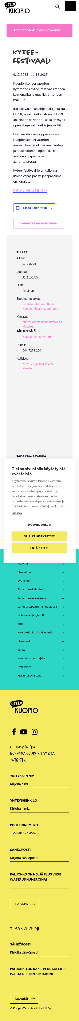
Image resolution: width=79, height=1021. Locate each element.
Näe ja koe (24, 572)
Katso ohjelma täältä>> (30, 190)
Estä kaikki (39, 547)
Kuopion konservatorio (37, 337)
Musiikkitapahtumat (46, 308)
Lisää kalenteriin (35, 208)
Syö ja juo (24, 581)
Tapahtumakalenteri (31, 589)
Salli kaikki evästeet (39, 536)
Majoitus (23, 563)
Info (20, 624)
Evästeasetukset (39, 524)
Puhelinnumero (24, 825)
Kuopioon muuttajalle (31, 658)
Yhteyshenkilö (23, 800)
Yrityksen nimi (23, 776)
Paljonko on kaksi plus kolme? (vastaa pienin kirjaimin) (37, 971)
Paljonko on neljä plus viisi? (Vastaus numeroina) (36, 876)
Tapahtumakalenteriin (38, 223)
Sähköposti (20, 850)
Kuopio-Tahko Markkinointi (35, 632)
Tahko (21, 649)
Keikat (51, 304)
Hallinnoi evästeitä (30, 675)
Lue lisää (17, 512)
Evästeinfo (24, 667)
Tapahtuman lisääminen (33, 598)
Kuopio (27, 308)
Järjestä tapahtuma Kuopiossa (37, 606)
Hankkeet (24, 641)
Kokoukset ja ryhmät (31, 615)
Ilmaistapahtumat (34, 304)
